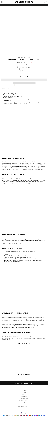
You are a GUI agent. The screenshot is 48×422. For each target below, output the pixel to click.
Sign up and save (23, 406)
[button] (24, 80)
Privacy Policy (24, 392)
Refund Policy (24, 396)
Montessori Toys (24, 2)
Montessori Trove (24, 57)
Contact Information (24, 400)
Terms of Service (24, 398)
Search (24, 390)
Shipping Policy (24, 394)
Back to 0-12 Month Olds (25, 383)
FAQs (24, 402)
